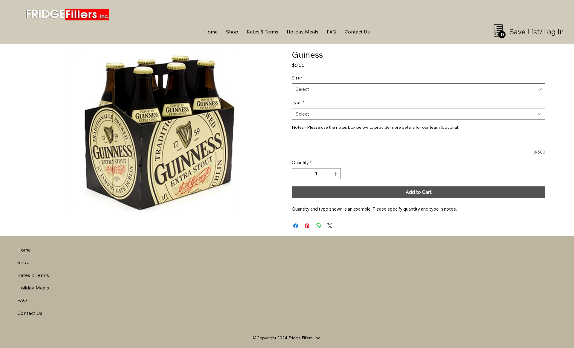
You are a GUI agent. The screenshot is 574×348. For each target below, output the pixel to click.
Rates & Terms (33, 275)
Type (298, 102)
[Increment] (336, 173)
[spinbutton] (316, 173)
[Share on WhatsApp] (318, 225)
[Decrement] (296, 173)
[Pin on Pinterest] (307, 225)
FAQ (22, 300)
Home (24, 250)
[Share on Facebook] (295, 225)
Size (297, 78)
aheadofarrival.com (356, 346)
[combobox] (418, 89)
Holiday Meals (33, 288)
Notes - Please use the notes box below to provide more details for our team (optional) (375, 127)
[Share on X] (329, 225)
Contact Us (29, 313)
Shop (23, 262)
